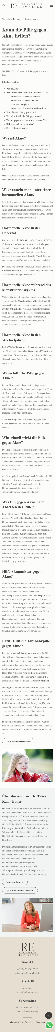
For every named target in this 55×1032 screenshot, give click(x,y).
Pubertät (23, 240)
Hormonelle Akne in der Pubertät (25, 96)
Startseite (6, 18)
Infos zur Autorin (14, 882)
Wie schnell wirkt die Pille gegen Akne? (24, 116)
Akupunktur (42, 595)
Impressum (40, 1022)
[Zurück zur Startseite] (27, 5)
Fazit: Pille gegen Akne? (17, 127)
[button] (51, 5)
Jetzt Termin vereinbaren (18, 741)
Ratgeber (16, 18)
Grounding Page (16, 1022)
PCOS (49, 240)
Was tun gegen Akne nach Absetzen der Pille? (27, 120)
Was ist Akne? (12, 88)
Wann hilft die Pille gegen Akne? (21, 112)
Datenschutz (29, 1022)
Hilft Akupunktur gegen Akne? (20, 124)
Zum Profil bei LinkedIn (21, 890)
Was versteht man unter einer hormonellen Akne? (28, 92)
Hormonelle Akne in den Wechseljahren (28, 108)
